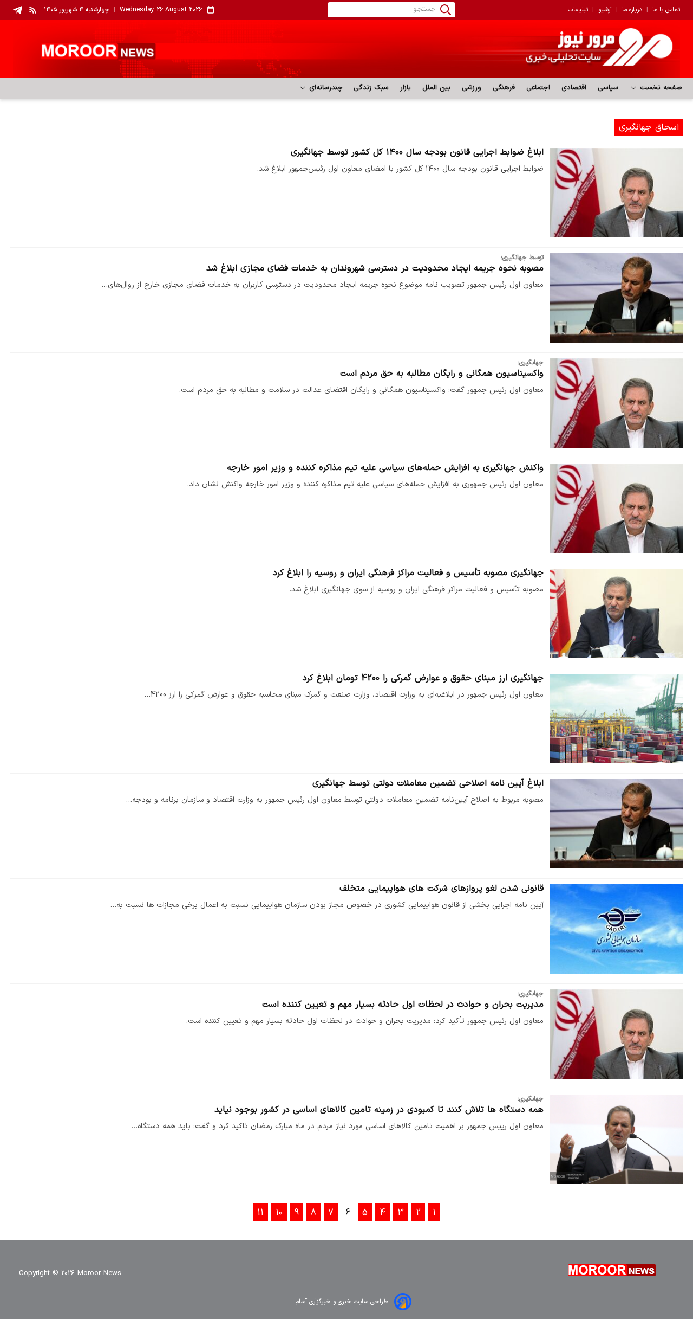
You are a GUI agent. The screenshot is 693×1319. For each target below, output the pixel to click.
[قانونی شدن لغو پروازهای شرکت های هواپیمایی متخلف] (616, 929)
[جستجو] (445, 9)
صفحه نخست (659, 87)
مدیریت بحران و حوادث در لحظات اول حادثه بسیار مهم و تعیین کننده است (403, 1004)
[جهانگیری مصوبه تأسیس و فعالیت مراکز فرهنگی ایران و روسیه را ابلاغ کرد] (616, 613)
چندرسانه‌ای (324, 87)
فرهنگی (504, 87)
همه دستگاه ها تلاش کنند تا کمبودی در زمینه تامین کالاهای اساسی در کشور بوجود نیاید (379, 1109)
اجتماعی (538, 87)
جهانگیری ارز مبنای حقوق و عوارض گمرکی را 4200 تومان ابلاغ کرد (423, 678)
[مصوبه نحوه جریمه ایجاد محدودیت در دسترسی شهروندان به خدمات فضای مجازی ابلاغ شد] (616, 298)
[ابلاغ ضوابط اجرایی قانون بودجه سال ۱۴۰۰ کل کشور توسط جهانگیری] (616, 192)
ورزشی (472, 87)
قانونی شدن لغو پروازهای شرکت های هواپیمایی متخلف (441, 888)
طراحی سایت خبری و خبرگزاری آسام (342, 1301)
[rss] (33, 9)
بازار (405, 87)
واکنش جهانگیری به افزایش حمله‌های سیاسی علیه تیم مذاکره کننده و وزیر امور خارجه (385, 467)
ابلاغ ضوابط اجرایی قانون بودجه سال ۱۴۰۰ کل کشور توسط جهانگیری (417, 152)
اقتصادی (574, 87)
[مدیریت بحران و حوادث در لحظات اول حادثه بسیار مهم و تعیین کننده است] (616, 1034)
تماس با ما (666, 10)
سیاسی (608, 87)
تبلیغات (578, 10)
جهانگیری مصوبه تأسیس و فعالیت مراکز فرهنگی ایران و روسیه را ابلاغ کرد (408, 573)
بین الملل (436, 87)
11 (260, 1212)
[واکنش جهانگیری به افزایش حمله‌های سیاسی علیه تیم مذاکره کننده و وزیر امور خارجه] (616, 508)
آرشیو (605, 10)
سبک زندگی (371, 87)
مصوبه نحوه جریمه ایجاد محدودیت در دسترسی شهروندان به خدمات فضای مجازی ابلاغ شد (375, 268)
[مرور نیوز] (346, 49)
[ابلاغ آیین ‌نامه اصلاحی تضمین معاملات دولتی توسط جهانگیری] (616, 823)
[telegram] (17, 10)
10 (279, 1212)
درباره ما (632, 10)
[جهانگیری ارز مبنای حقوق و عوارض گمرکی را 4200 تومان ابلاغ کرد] (616, 718)
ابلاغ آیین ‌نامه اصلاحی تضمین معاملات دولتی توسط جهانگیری (428, 783)
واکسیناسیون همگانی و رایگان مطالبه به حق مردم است (442, 373)
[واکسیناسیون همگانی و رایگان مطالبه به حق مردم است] (616, 403)
